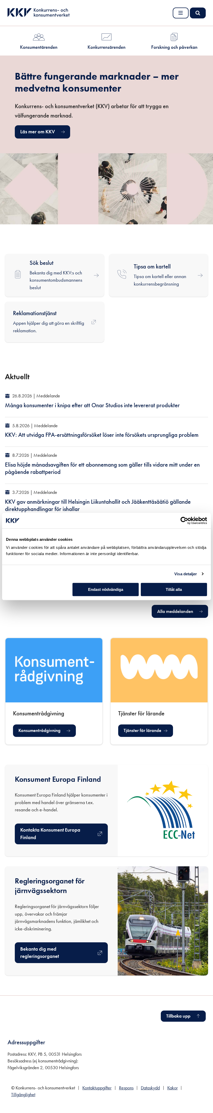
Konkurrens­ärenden (106, 47)
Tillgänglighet (23, 1094)
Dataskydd (150, 1088)
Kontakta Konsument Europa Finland (50, 834)
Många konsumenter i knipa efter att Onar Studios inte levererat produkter (92, 405)
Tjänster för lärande (144, 732)
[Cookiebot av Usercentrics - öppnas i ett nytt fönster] (184, 520)
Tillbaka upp (178, 1016)
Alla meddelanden (175, 611)
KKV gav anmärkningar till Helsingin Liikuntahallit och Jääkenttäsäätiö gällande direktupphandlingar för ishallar (98, 505)
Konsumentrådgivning (39, 730)
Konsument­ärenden (38, 47)
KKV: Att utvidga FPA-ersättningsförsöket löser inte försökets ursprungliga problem (101, 435)
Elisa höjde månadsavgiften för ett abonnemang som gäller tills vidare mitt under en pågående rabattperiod (102, 468)
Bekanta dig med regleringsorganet (42, 953)
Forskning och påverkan (174, 47)
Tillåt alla (174, 589)
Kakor (172, 1088)
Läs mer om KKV (37, 131)
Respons (126, 1088)
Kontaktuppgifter (96, 1088)
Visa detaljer (185, 574)
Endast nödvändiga (105, 589)
